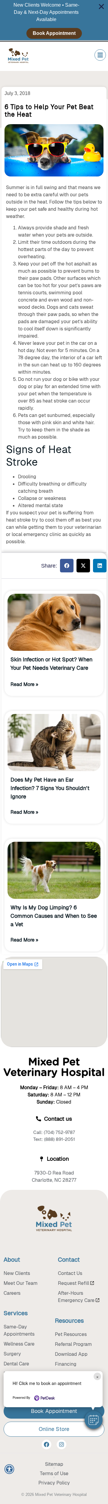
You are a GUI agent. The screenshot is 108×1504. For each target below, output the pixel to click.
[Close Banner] (101, 6)
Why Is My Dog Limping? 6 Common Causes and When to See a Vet (53, 916)
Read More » (24, 684)
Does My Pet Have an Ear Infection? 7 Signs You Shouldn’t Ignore (49, 788)
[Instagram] (61, 1444)
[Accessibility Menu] (9, 1469)
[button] (94, 1420)
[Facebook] (46, 1444)
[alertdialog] (54, 20)
